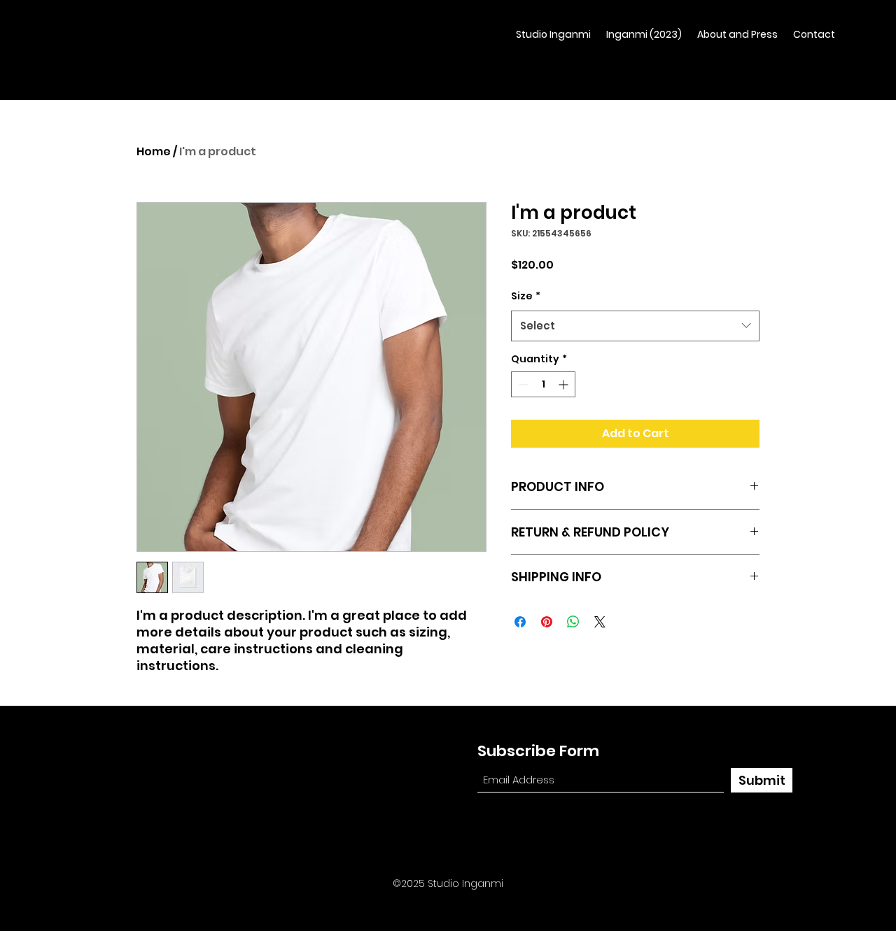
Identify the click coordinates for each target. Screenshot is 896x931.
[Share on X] (600, 621)
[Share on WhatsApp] (573, 621)
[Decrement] (522, 384)
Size (525, 296)
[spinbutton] (543, 384)
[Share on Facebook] (520, 621)
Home (153, 151)
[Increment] (564, 384)
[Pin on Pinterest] (546, 621)
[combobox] (635, 326)
